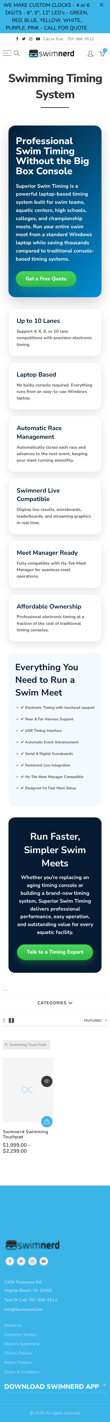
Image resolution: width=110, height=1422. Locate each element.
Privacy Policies (18, 1353)
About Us (13, 1325)
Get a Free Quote (46, 278)
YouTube (43, 1261)
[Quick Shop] (46, 1121)
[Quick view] (46, 1081)
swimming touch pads (28, 1044)
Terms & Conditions (21, 1372)
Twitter (21, 1261)
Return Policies (18, 1362)
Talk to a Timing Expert (55, 952)
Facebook (10, 1261)
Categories (52, 1003)
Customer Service (20, 1334)
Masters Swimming (21, 1344)
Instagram (32, 1261)
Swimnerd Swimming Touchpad (25, 1134)
